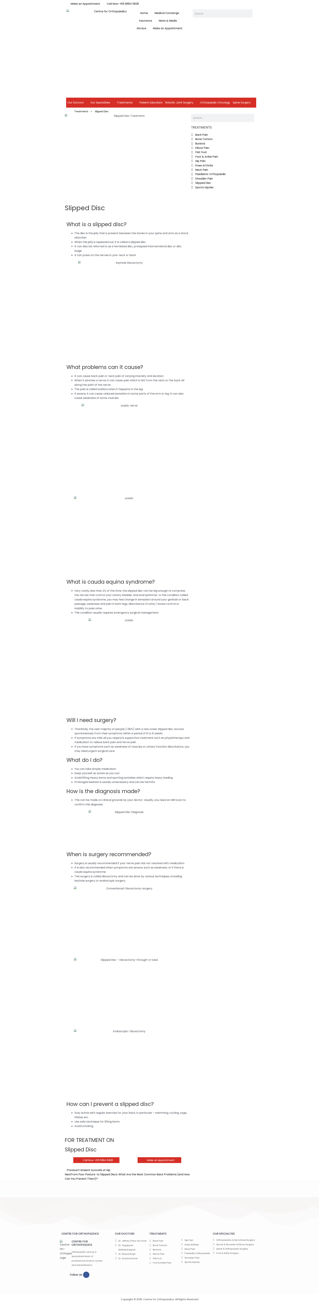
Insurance (145, 21)
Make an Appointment (167, 28)
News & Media (168, 21)
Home (144, 13)
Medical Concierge (167, 13)
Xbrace (141, 28)
